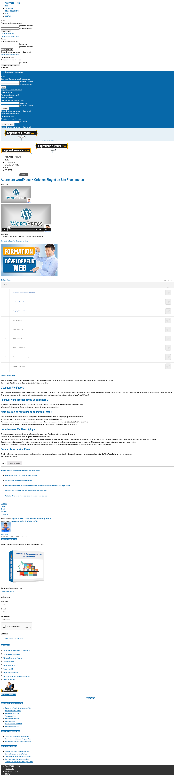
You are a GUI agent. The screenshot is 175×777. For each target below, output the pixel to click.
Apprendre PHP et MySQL (13, 724)
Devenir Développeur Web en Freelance (18, 757)
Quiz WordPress (17, 320)
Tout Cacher (171, 280)
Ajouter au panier (14, 463)
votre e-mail (23, 44)
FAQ (6, 14)
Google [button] (11, 592)
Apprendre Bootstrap (12, 719)
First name (4, 601)
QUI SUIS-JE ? (9, 8)
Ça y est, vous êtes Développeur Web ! (17, 751)
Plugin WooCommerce (19, 347)
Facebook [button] (5, 592)
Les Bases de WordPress (20, 302)
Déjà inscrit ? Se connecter (14, 638)
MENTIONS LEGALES (12, 771)
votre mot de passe (26, 28)
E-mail (3, 609)
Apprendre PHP (10, 721)
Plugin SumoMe (17, 338)
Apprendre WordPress (12, 726)
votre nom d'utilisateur (27, 26)
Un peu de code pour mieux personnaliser (24, 357)
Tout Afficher (165, 280)
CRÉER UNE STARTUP (12, 11)
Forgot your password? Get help (11, 90)
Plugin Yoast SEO (18, 329)
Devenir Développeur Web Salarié (16, 754)
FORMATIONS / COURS (12, 3)
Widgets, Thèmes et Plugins (20, 311)
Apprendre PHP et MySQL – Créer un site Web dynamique (31, 519)
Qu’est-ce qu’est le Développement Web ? (19, 708)
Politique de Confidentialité (10, 36)
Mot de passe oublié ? (8, 34)
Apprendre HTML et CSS (13, 711)
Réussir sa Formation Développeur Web (18, 741)
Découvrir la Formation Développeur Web (14, 241)
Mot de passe (5, 616)
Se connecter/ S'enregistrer (14, 72)
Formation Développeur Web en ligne (17, 736)
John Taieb (4, 534)
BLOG (6, 6)
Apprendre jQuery (10, 716)
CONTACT (8, 16)
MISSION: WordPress (19, 366)
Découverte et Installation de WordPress (24, 292)
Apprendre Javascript (12, 713)
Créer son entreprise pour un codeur (17, 759)
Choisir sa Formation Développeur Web (18, 739)
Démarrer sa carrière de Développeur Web (24, 521)
